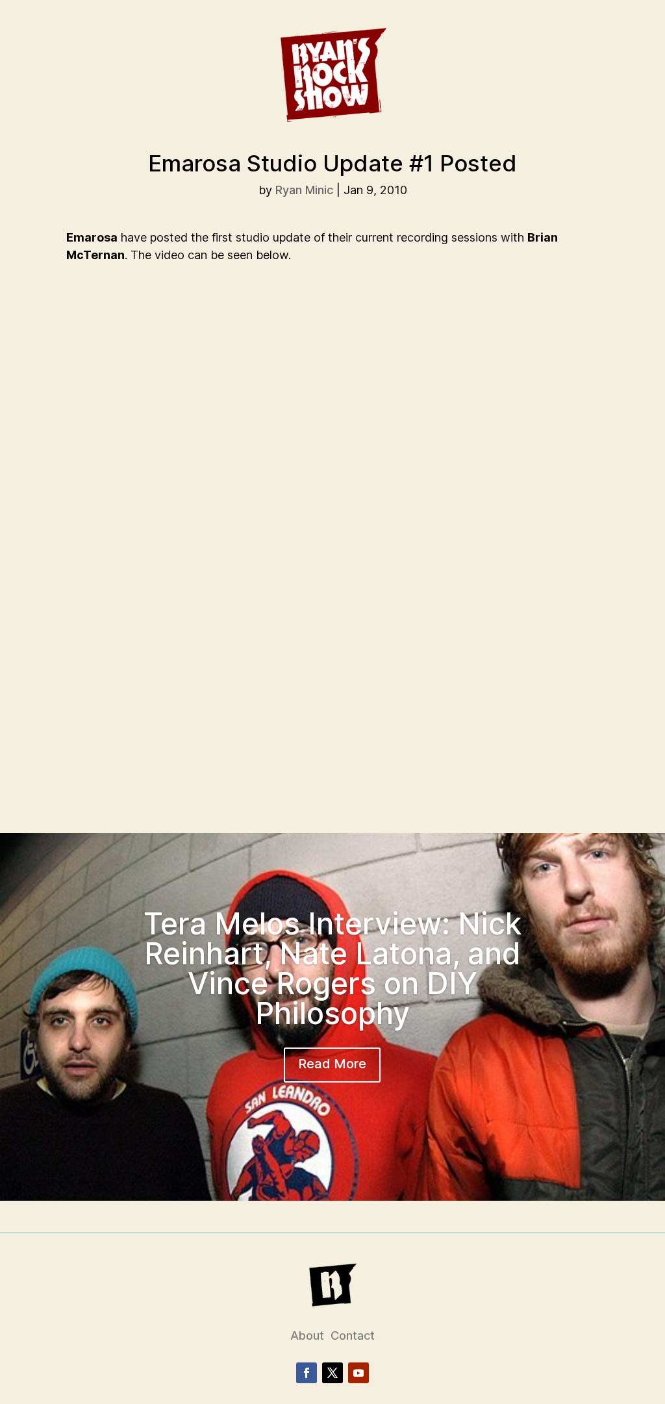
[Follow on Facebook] (306, 1372)
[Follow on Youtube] (358, 1372)
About (307, 1335)
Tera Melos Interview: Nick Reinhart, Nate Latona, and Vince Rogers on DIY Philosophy (332, 968)
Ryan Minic (304, 190)
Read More (332, 1064)
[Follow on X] (332, 1372)
